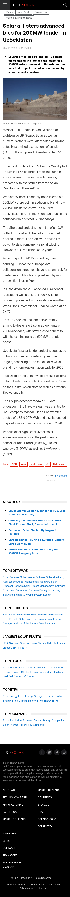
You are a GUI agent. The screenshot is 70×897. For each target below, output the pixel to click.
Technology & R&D (15, 797)
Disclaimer (55, 884)
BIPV (40, 812)
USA (5, 643)
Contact (43, 888)
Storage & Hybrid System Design (32, 594)
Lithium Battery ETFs (31, 700)
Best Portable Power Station (47, 614)
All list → (22, 647)
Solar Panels (30, 623)
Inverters (9, 833)
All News (9, 790)
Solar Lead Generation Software (21, 590)
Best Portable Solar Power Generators (24, 619)
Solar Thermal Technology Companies (24, 724)
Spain (23, 643)
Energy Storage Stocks (16, 672)
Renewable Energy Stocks (49, 667)
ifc (47, 464)
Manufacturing (13, 804)
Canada (42, 643)
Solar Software (11, 577)
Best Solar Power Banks (17, 614)
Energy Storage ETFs (37, 696)
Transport (10, 855)
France (61, 643)
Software (9, 848)
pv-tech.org (61, 476)
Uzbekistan (59, 464)
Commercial (41, 12)
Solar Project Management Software (44, 586)
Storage (43, 804)
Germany (14, 643)
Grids (6, 841)
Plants (9, 12)
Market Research (49, 790)
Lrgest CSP (9, 647)
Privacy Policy (38, 884)
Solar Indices (25, 667)
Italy (49, 643)
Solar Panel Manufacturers (18, 720)
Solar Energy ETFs (13, 696)
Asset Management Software (34, 581)
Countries (45, 797)
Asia (23, 464)
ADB (14, 464)
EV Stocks (28, 676)
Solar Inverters (46, 623)
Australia (32, 643)
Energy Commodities (41, 672)
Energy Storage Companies (49, 720)
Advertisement (27, 888)
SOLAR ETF (45, 826)
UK (54, 643)
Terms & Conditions (16, 884)
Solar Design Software (32, 577)
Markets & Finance (15, 819)
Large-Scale (23, 12)
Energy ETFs (51, 700)
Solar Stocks (10, 667)
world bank (36, 464)
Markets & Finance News (19, 17)
